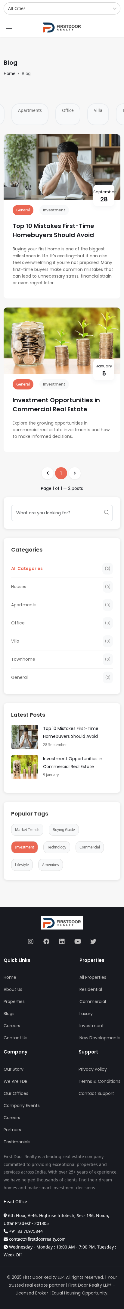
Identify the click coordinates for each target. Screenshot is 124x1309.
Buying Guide (64, 829)
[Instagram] (31, 942)
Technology (56, 847)
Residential (90, 989)
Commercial (89, 847)
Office (68, 110)
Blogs (9, 1014)
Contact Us (15, 1038)
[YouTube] (78, 942)
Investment (54, 210)
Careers (12, 1026)
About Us (13, 989)
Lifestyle (22, 864)
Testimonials (17, 1142)
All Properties (92, 977)
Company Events (22, 1105)
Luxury (86, 1014)
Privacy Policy (93, 1069)
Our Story (13, 1069)
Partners (12, 1130)
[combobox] (8, 8)
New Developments (99, 1038)
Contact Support (96, 1093)
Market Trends (27, 829)
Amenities (50, 864)
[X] (93, 942)
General (23, 210)
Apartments (30, 110)
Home (9, 73)
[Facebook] (46, 942)
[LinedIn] (62, 942)
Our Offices (16, 1093)
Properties (14, 1001)
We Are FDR (15, 1081)
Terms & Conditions (99, 1081)
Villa (98, 110)
